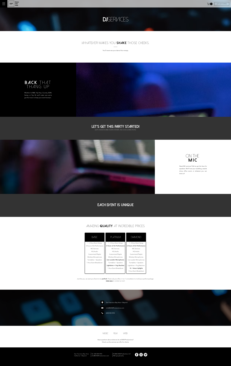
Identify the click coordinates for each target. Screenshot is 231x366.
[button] (3, 4)
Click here (109, 281)
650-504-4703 (98, 354)
